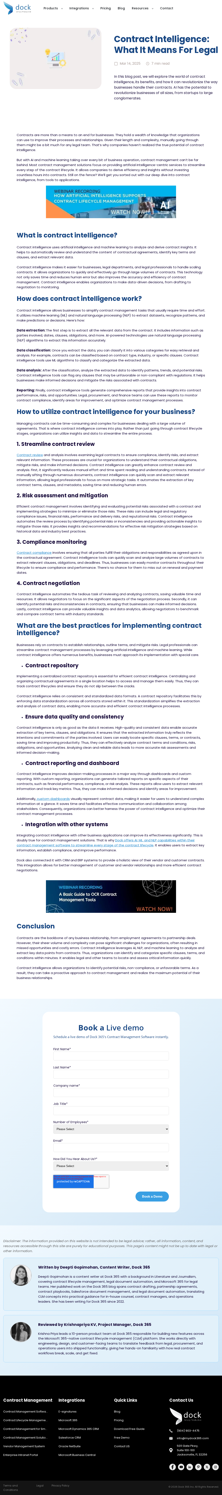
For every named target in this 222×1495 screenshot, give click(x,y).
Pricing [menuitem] (119, 1420)
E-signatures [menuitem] (68, 1411)
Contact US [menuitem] (122, 1446)
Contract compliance (34, 552)
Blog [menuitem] (117, 1411)
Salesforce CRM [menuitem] (70, 1438)
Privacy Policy (60, 1485)
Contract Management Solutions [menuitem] (26, 1438)
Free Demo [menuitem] (122, 1438)
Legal (40, 1485)
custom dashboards (53, 798)
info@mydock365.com (193, 1438)
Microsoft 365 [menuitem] (68, 1420)
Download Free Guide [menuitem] (129, 1429)
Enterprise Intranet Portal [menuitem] (20, 1455)
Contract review (30, 455)
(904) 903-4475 (188, 1431)
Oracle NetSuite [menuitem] (70, 1446)
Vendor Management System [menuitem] (24, 1446)
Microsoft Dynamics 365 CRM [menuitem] (79, 1429)
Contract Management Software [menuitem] (26, 1411)
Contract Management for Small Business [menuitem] (28, 1429)
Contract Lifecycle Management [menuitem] (25, 1420)
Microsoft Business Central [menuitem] (77, 1455)
